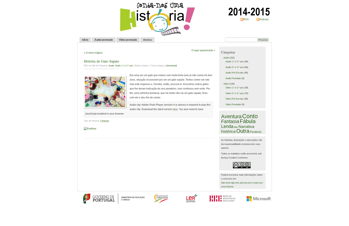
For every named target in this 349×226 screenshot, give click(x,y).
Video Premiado (233, 104)
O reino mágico (94, 52)
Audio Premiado (233, 78)
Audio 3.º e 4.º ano (235, 67)
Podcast (264, 19)
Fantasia (104, 121)
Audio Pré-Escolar (234, 72)
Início (85, 39)
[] (171, 65)
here (175, 109)
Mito (236, 127)
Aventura (231, 116)
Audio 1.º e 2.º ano (124, 65)
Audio (111, 65)
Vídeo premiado (128, 39)
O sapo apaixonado (202, 50)
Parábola (255, 131)
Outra (242, 131)
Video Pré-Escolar (234, 99)
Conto (250, 116)
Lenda (227, 126)
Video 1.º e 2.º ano (235, 87)
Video (226, 84)
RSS (246, 19)
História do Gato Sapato (101, 61)
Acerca (147, 39)
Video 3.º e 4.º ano (235, 93)
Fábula (247, 121)
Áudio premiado (104, 39)
